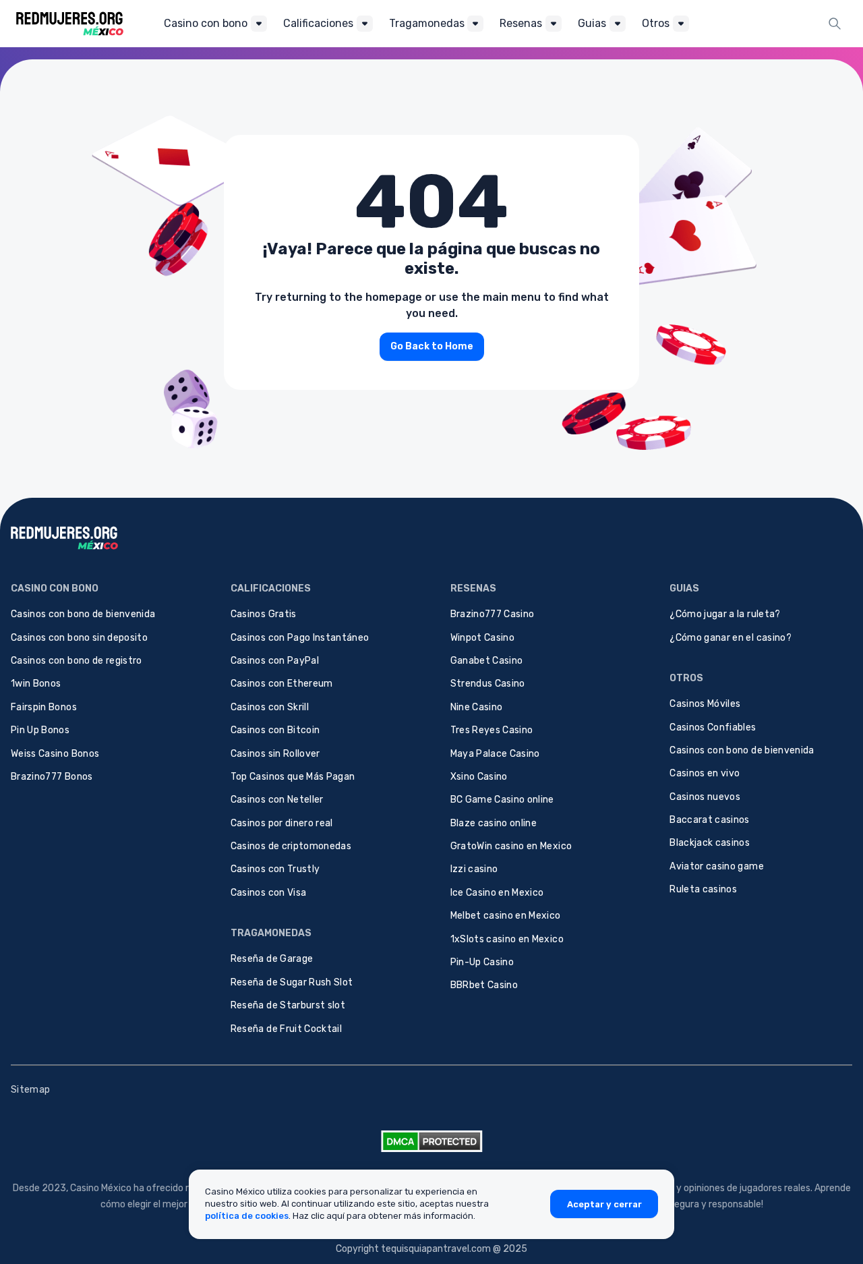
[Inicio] (69, 23)
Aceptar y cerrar (604, 1204)
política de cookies (247, 1216)
